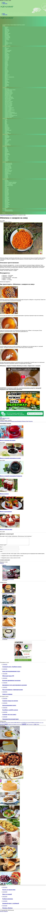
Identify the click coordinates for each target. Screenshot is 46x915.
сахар (8, 418)
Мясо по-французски (9, 76)
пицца (12, 724)
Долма (6, 62)
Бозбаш (6, 26)
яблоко (38, 724)
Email (1, 549)
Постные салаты (8, 103)
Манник (6, 201)
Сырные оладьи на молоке (8, 593)
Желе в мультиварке (6, 511)
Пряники (7, 194)
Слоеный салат (8, 117)
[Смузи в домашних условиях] (10, 844)
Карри (6, 67)
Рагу (6, 86)
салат (24, 724)
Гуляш (6, 60)
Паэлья (6, 81)
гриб (6, 722)
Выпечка (4, 178)
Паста (6, 80)
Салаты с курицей (9, 97)
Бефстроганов (8, 50)
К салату (7, 177)
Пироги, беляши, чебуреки (10, 182)
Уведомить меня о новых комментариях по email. (12, 555)
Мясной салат (8, 95)
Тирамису (7, 159)
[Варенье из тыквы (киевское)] (10, 884)
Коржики (7, 181)
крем (27, 722)
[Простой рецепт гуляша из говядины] (11, 765)
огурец (42, 722)
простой (18, 724)
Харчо (6, 41)
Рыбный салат (8, 96)
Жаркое (6, 64)
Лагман (6, 32)
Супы (3, 25)
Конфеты (7, 151)
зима (1, 418)
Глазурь (6, 205)
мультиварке (36, 722)
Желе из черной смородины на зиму (10, 458)
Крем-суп (7, 31)
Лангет (6, 72)
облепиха (4, 418)
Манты (6, 75)
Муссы (6, 155)
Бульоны (7, 29)
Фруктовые (7, 127)
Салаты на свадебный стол (11, 115)
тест (33, 724)
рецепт (20, 724)
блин (0, 722)
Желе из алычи (4, 493)
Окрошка (7, 34)
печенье (2, 724)
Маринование (8, 139)
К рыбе (6, 176)
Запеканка (7, 202)
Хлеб (6, 186)
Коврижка (7, 206)
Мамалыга (7, 74)
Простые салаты (8, 104)
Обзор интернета (8, 209)
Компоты (7, 126)
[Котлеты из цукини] (10, 831)
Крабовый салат (8, 93)
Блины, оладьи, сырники (10, 183)
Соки (6, 131)
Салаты (4, 87)
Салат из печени (8, 105)
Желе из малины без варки (7, 440)
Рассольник (7, 36)
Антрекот (7, 48)
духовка (8, 722)
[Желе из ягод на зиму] (10, 527)
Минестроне (7, 33)
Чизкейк (6, 198)
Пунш (6, 119)
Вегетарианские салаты (10, 89)
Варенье (7, 135)
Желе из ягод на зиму (6, 529)
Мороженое (7, 154)
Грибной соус (8, 173)
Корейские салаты (9, 92)
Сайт (1, 551)
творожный (30, 724)
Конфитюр (7, 136)
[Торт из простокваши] (10, 804)
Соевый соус (8, 165)
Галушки (7, 58)
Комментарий (3, 544)
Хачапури (7, 197)
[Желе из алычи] (9, 491)
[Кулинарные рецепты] (7, 11)
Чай (6, 120)
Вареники (7, 57)
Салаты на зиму (8, 114)
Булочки (6, 190)
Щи (5, 45)
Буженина (7, 56)
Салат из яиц (8, 100)
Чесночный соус (8, 170)
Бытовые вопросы (9, 210)
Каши (6, 68)
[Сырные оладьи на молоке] (9, 592)
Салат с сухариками (9, 107)
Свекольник (7, 37)
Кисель (6, 125)
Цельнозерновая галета (7, 604)
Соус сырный (8, 166)
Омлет (6, 77)
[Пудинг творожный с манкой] (9, 752)
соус (27, 724)
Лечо (6, 138)
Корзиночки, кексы (9, 185)
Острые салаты (8, 102)
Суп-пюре (7, 39)
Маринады (7, 169)
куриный (29, 722)
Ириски (6, 150)
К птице (6, 175)
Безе (6, 147)
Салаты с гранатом (9, 116)
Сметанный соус (8, 164)
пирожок (9, 724)
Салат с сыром (8, 108)
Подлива (7, 84)
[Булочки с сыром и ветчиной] (9, 857)
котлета (24, 722)
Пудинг (6, 157)
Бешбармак (7, 51)
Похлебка (7, 35)
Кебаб (6, 69)
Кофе (6, 121)
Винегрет (7, 88)
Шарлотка (7, 200)
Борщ (6, 28)
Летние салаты (8, 99)
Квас (6, 122)
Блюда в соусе (8, 171)
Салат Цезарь (8, 110)
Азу (5, 47)
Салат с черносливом (9, 109)
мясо (40, 722)
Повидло (7, 137)
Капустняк (7, 30)
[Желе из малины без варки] (11, 438)
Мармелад (7, 153)
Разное (4, 208)
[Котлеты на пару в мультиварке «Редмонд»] (10, 818)
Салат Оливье (8, 106)
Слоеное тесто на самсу (7, 627)
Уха (5, 40)
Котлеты (6, 70)
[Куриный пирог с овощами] (10, 871)
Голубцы (7, 59)
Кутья (6, 152)
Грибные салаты (8, 91)
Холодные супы (8, 42)
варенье (3, 722)
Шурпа (6, 43)
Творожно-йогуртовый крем (8, 638)
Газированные (8, 130)
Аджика (6, 141)
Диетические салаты (9, 98)
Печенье (7, 187)
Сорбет (6, 158)
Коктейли (7, 132)
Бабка (6, 49)
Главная (2, 215)
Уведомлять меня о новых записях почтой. (10, 557)
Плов (6, 83)
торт (35, 724)
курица (32, 722)
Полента (7, 85)
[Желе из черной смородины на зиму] (11, 455)
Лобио (6, 73)
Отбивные (7, 79)
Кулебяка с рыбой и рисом (8, 615)
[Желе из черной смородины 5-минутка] (11, 473)
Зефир (6, 149)
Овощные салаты (9, 101)
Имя (1, 546)
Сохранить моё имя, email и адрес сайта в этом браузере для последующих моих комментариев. (23, 553)
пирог (6, 724)
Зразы (6, 66)
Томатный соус (8, 168)
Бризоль (7, 55)
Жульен (6, 65)
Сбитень (7, 124)
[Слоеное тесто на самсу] (9, 626)
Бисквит (6, 191)
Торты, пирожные (9, 184)
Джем (6, 142)
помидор (14, 724)
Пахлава (7, 192)
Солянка (7, 38)
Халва (6, 160)
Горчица (6, 172)
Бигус (6, 52)
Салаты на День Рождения (11, 113)
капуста (18, 722)
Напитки (4, 118)
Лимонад (7, 129)
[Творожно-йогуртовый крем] (9, 637)
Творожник (7, 204)
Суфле (6, 207)
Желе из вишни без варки (8, 579)
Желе (6, 148)
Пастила (7, 156)
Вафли (6, 180)
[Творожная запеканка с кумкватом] (11, 778)
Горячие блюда (6, 46)
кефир (21, 722)
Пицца (6, 196)
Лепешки (7, 193)
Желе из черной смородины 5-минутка (11, 476)
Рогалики (7, 189)
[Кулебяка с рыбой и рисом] (9, 614)
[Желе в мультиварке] (11, 509)
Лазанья (7, 71)
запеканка (12, 722)
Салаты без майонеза (10, 112)
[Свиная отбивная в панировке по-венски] (10, 738)
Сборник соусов (8, 163)
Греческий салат (8, 90)
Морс (6, 123)
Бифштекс (7, 54)
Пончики (7, 203)
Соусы (4, 161)
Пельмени (7, 82)
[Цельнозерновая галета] (9, 603)
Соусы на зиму (8, 167)
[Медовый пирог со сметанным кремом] (10, 791)
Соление (7, 140)
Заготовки (5, 134)
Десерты (4, 146)
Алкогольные (8, 133)
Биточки (6, 53)
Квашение (7, 143)
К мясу (6, 174)
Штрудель (7, 199)
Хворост (7, 188)
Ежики (6, 63)
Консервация (8, 144)
